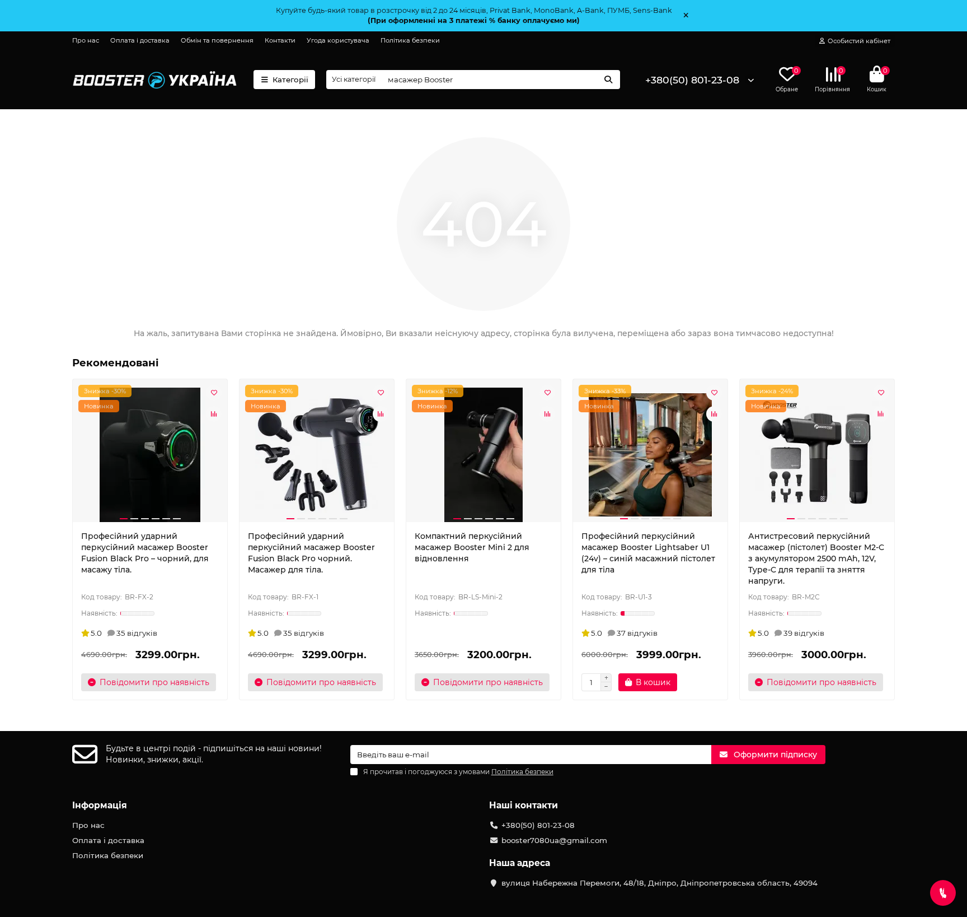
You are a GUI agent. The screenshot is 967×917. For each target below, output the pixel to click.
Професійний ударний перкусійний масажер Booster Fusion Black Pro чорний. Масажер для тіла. (311, 553)
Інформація (99, 805)
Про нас (85, 40)
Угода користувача (338, 40)
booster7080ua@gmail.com (554, 840)
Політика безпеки (410, 40)
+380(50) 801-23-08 (692, 80)
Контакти (280, 40)
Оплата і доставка (140, 40)
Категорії (290, 79)
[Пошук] (608, 80)
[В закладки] (214, 393)
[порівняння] (214, 414)
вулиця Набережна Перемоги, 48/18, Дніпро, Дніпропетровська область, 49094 (659, 882)
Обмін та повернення (217, 40)
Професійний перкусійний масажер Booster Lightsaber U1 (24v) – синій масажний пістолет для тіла (648, 553)
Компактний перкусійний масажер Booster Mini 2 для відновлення (472, 547)
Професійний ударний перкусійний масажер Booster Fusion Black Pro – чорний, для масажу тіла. (145, 553)
